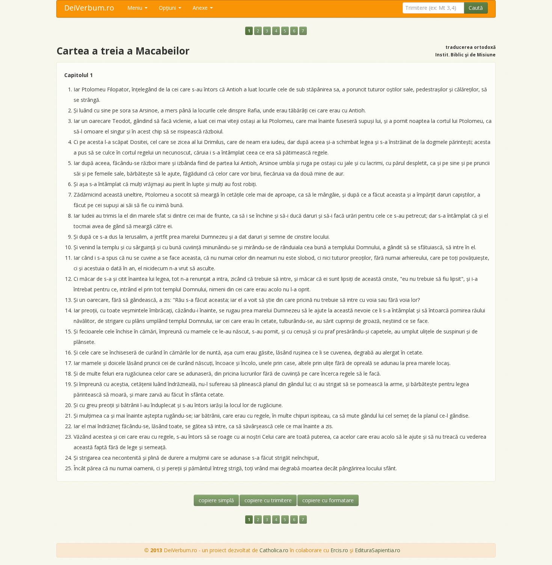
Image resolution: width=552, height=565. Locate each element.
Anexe (201, 7)
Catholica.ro (273, 550)
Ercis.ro (339, 550)
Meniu (135, 7)
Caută (476, 7)
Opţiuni (168, 7)
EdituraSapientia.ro (377, 550)
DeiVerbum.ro (89, 8)
